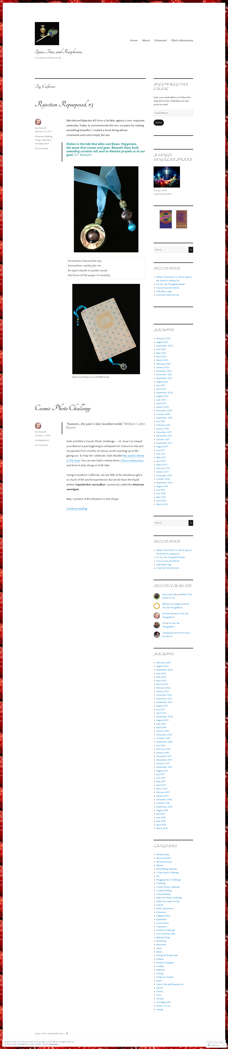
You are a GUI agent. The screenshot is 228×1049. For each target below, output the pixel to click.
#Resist (159, 865)
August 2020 (162, 396)
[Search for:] (171, 250)
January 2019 (162, 407)
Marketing (161, 941)
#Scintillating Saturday (166, 869)
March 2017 (162, 465)
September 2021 (164, 378)
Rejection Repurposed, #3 (64, 104)
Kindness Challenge (165, 930)
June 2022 (161, 349)
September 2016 (164, 482)
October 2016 (163, 479)
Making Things (163, 937)
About (146, 40)
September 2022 (164, 346)
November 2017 (164, 436)
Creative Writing (164, 890)
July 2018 (160, 421)
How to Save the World (167, 288)
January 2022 (162, 367)
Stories (159, 988)
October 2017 (163, 439)
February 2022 (163, 364)
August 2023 (162, 342)
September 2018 (164, 418)
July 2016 (160, 490)
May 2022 (161, 353)
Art (157, 876)
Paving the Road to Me (167, 955)
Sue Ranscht (40, 128)
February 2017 (163, 468)
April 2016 (161, 501)
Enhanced (161, 40)
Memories (161, 944)
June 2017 (161, 454)
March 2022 (162, 360)
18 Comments (41, 148)
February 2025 (163, 338)
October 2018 (163, 414)
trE (163, 623)
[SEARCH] (191, 250)
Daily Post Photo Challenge (169, 898)
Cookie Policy (53, 1044)
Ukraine (160, 999)
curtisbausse (168, 633)
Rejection (46, 140)
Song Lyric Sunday (165, 977)
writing (159, 1009)
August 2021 (162, 382)
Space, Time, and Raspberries (58, 52)
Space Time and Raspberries (170, 984)
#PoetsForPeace (164, 862)
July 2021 (160, 385)
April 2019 (161, 403)
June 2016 (161, 493)
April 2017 (161, 461)
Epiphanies (161, 919)
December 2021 (164, 371)
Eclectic (159, 905)
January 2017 (162, 472)
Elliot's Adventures (165, 908)
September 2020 (164, 392)
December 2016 (164, 475)
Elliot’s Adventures (182, 40)
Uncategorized (42, 143)
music (159, 948)
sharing (159, 973)
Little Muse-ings (164, 291)
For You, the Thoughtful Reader (170, 284)
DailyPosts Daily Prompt (167, 901)
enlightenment (163, 916)
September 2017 (164, 443)
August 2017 (162, 446)
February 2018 (163, 425)
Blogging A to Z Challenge (168, 880)
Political (159, 959)
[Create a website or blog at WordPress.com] (67, 1033)
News (159, 952)
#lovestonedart (163, 858)
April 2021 (161, 389)
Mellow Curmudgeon (172, 604)
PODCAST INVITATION (167, 295)
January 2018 (162, 428)
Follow (158, 122)
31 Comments (41, 445)
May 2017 (161, 457)
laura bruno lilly (169, 594)
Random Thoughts (165, 962)
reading (159, 966)
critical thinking (163, 894)
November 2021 (164, 374)
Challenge (161, 883)
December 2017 (164, 432)
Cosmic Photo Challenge (63, 408)
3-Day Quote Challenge (167, 872)
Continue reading (76, 508)
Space (159, 980)
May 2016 (161, 497)
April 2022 (161, 356)
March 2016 (162, 504)
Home (133, 40)
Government (162, 923)
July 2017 (160, 450)
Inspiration (161, 926)
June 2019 (161, 400)
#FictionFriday (162, 854)
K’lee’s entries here (132, 460)
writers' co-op (163, 1006)
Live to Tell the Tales (165, 934)
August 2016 (162, 486)
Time (158, 995)
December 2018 (164, 410)
